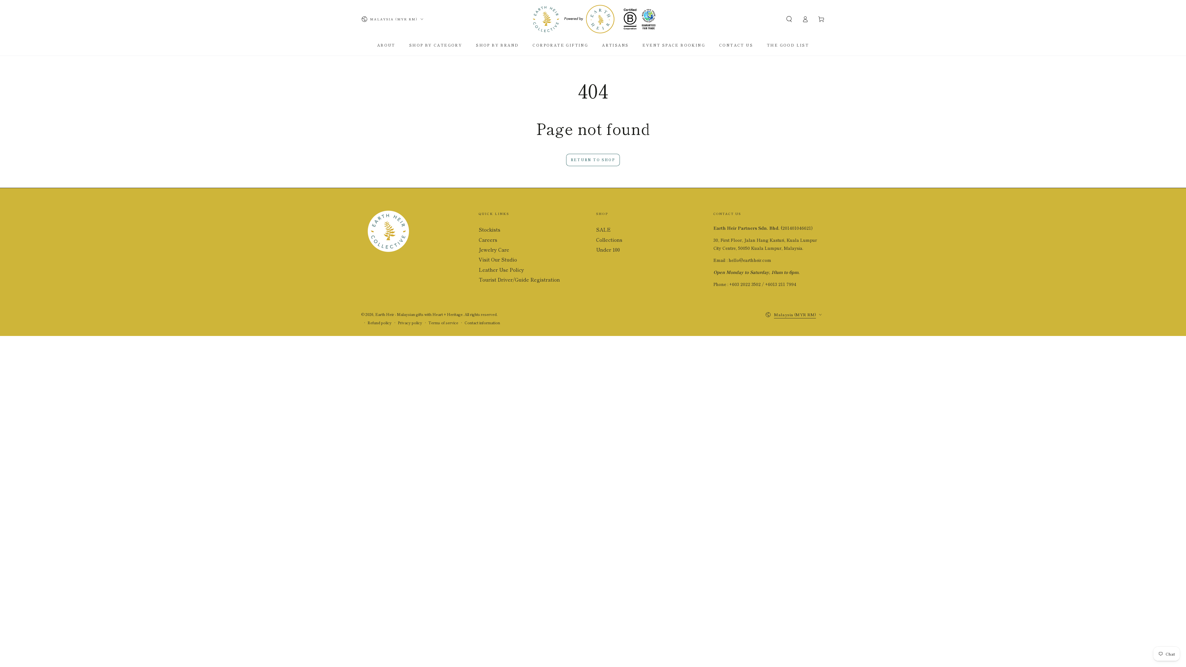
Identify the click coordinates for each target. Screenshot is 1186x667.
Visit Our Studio (498, 259)
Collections (609, 239)
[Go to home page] (593, 19)
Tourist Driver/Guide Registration (519, 279)
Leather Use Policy (501, 269)
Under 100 (608, 249)
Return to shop (593, 159)
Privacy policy (410, 322)
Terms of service (443, 322)
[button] (789, 19)
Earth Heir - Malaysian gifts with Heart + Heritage (419, 314)
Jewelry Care (494, 249)
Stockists (489, 229)
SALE (603, 229)
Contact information (482, 322)
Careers (488, 239)
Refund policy (380, 322)
